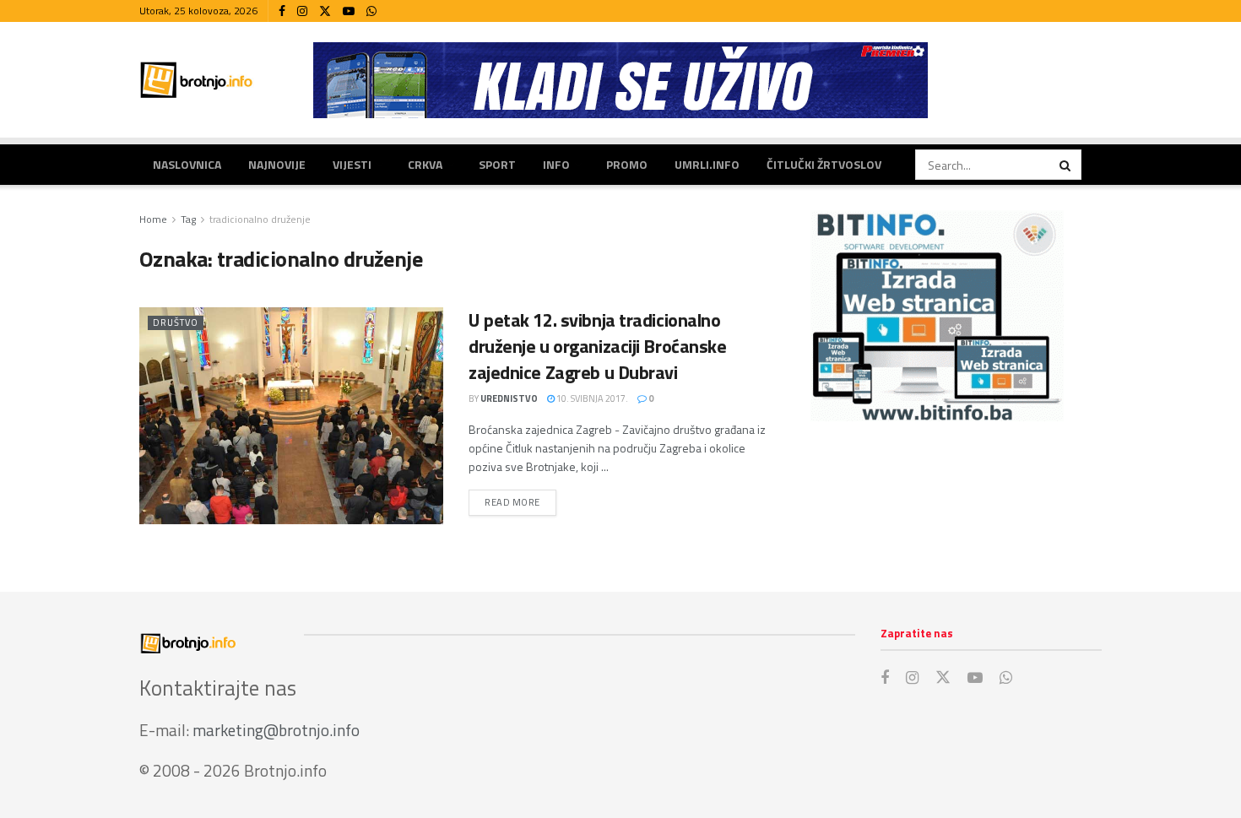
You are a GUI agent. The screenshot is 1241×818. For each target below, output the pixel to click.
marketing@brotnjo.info (276, 730)
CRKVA (425, 164)
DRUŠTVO (175, 322)
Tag (188, 219)
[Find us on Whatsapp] (371, 11)
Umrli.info (707, 164)
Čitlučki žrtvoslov (824, 164)
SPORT (497, 164)
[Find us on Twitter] (325, 11)
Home (153, 219)
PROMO (627, 164)
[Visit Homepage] (196, 80)
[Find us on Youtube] (349, 11)
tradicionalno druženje (260, 219)
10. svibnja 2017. (591, 398)
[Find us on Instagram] (302, 11)
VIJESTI (352, 164)
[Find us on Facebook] (282, 11)
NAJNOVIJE (277, 164)
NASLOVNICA (187, 164)
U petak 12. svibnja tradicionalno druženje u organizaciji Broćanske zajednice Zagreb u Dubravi (597, 346)
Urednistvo (509, 398)
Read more (520, 502)
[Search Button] (1066, 164)
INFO (556, 164)
